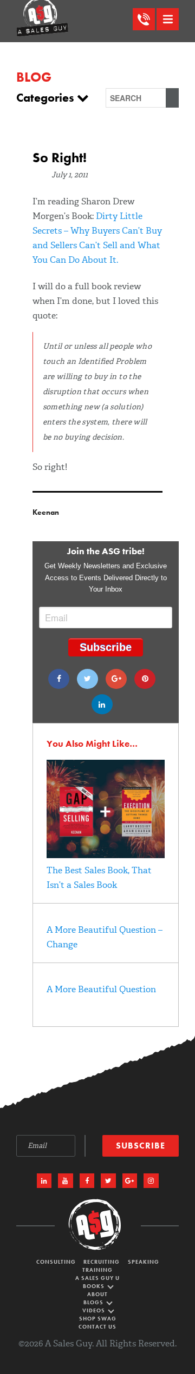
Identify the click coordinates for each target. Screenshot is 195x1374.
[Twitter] (87, 679)
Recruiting (101, 1261)
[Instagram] (151, 1181)
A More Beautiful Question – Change (104, 937)
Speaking (143, 1261)
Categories (46, 98)
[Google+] (116, 679)
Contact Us (97, 1326)
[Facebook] (58, 679)
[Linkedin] (102, 704)
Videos (94, 1310)
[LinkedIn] (44, 1181)
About (97, 1294)
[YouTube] (65, 1181)
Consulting (56, 1261)
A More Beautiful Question (101, 989)
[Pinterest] (144, 679)
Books (94, 1286)
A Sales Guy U (97, 1278)
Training (97, 1269)
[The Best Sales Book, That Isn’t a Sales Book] (106, 855)
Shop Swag (97, 1318)
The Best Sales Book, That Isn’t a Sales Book (99, 878)
